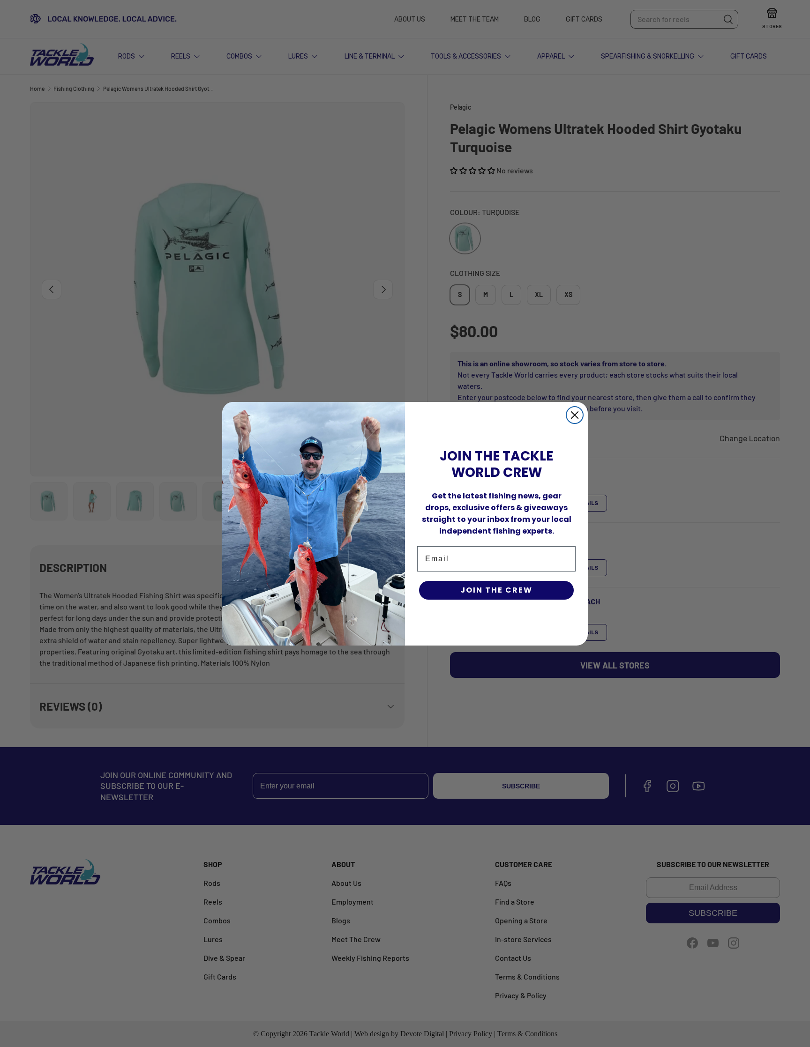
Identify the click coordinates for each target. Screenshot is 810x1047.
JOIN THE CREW (496, 590)
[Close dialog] (574, 415)
